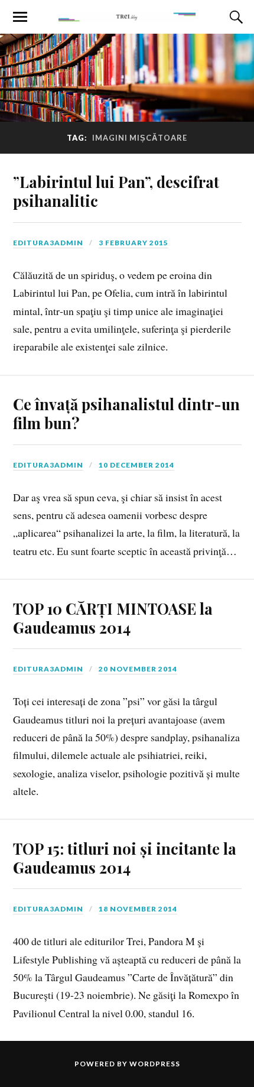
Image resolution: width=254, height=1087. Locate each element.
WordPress (154, 1063)
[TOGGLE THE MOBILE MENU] (20, 17)
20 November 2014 (138, 668)
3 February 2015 (133, 242)
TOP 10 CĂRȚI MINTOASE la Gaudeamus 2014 (113, 617)
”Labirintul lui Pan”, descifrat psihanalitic (116, 190)
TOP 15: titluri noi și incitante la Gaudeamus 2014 (124, 857)
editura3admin (48, 242)
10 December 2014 (136, 464)
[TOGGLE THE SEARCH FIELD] (234, 17)
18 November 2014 (138, 908)
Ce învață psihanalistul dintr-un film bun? (126, 413)
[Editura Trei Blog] (126, 16)
